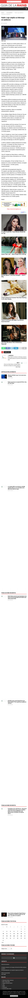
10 (3, 933)
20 (14, 936)
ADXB (3, 985)
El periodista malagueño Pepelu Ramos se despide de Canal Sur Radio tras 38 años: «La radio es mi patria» (17, 914)
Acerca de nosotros (5, 964)
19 (10, 936)
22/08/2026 (11, 600)
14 (17, 933)
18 (6, 936)
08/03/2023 (11, 384)
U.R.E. (3, 984)
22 (21, 936)
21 (17, 936)
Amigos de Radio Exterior (7, 983)
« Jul (2, 942)
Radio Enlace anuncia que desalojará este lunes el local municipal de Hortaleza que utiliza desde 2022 (17, 597)
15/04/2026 (4, 23)
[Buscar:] (14, 1)
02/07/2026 (11, 490)
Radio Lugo (7, 352)
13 (14, 933)
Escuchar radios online (6, 988)
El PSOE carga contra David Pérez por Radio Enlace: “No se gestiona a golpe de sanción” (17, 702)
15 (21, 933)
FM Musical (4, 987)
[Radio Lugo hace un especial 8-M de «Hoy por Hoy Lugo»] (4, 432)
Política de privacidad (5, 972)
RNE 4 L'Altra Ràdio (6, 981)
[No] (26, 994)
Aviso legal (3, 974)
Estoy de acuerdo (14, 995)
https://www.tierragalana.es (14, 209)
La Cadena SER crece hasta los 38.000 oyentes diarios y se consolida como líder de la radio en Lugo (16, 488)
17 (3, 936)
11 (6, 933)
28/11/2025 (11, 377)
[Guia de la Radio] (14, 6)
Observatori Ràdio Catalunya (7, 980)
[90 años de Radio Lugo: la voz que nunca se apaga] (4, 377)
